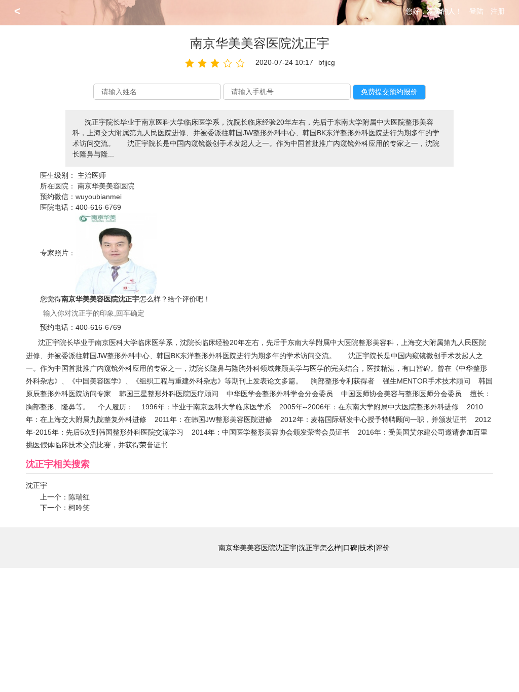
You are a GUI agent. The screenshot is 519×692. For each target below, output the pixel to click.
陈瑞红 (79, 497)
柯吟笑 (79, 508)
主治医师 (92, 175)
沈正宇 (36, 485)
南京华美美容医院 (106, 186)
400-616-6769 (98, 207)
